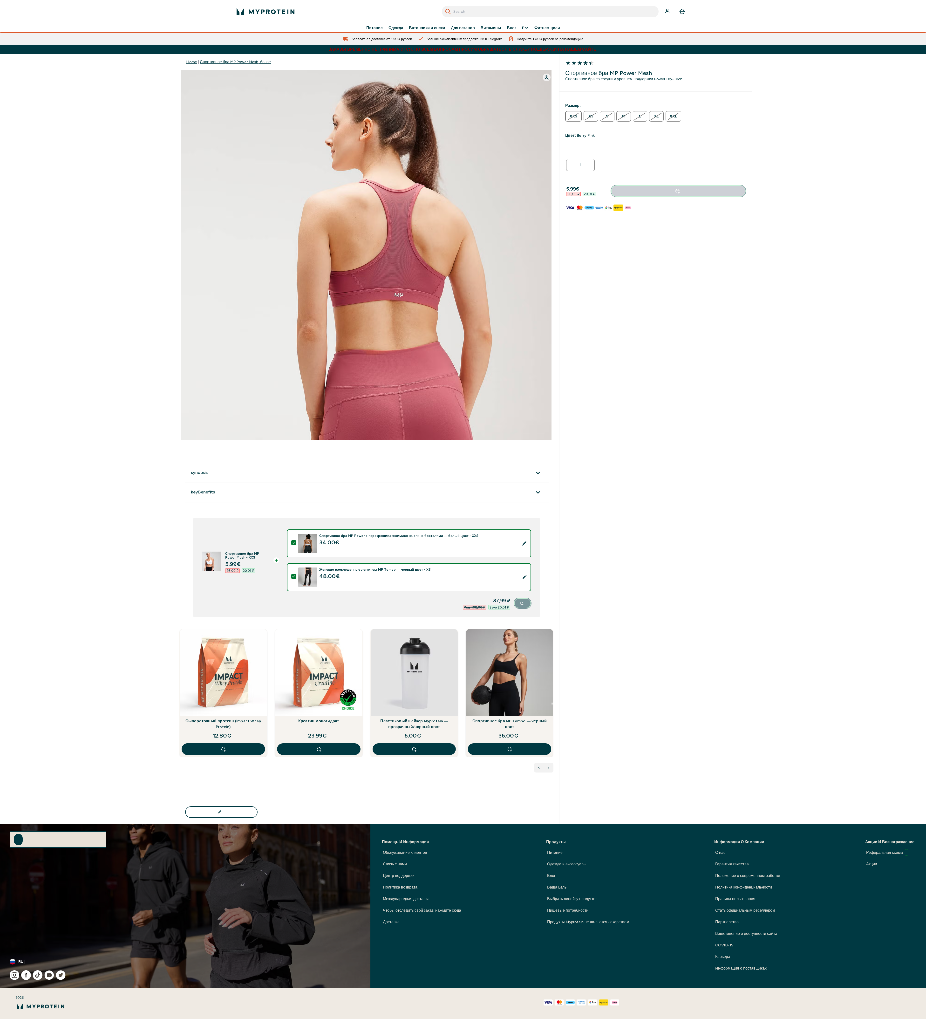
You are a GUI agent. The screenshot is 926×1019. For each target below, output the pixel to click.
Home (191, 62)
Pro (525, 28)
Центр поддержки (399, 876)
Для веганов (463, 28)
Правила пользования (735, 899)
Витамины (491, 28)
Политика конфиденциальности (743, 887)
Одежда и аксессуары (566, 864)
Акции (871, 864)
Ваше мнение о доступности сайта (746, 933)
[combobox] (550, 11)
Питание (374, 28)
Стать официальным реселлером (745, 910)
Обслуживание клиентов (405, 852)
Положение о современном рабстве (747, 876)
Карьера (722, 957)
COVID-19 (724, 945)
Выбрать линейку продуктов (572, 899)
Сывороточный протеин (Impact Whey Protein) (223, 724)
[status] (580, 165)
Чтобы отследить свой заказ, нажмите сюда (422, 910)
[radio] (573, 116)
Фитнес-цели (547, 28)
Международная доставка (406, 899)
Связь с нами (395, 864)
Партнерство (727, 922)
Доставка (391, 922)
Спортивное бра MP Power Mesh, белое (235, 62)
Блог (511, 28)
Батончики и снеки (427, 28)
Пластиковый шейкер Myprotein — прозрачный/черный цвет (414, 724)
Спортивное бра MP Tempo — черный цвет (509, 724)
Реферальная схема (884, 852)
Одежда (395, 28)
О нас (720, 852)
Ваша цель (556, 887)
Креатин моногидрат (318, 721)
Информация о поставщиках (741, 968)
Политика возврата (400, 887)
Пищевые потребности (567, 910)
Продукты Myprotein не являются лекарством (588, 922)
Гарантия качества (732, 864)
